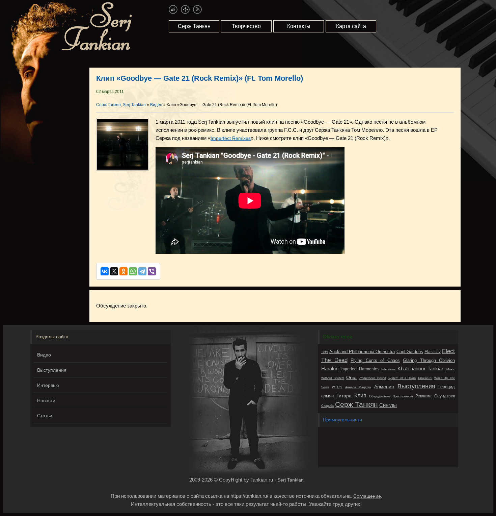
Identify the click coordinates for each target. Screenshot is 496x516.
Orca (351, 377)
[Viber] (152, 271)
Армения (384, 386)
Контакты (298, 26)
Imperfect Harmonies (359, 369)
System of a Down (402, 378)
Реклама (423, 396)
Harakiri (329, 368)
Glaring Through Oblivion (429, 360)
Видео (44, 355)
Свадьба (327, 406)
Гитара (344, 395)
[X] (114, 271)
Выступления (51, 370)
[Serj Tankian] (97, 49)
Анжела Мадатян (358, 387)
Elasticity (432, 352)
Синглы (388, 405)
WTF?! (337, 387)
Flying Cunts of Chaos (375, 360)
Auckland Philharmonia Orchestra (362, 351)
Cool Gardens (409, 351)
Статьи (44, 415)
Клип (360, 395)
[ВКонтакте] (105, 271)
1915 (324, 352)
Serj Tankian (290, 480)
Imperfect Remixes (231, 138)
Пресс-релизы (403, 396)
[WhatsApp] (133, 271)
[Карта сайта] (185, 9)
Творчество (246, 26)
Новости (46, 400)
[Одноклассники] (123, 271)
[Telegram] (142, 271)
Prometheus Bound (372, 378)
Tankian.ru (425, 378)
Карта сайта (351, 26)
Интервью (48, 385)
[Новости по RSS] (197, 9)
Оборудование (379, 396)
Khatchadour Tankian (420, 368)
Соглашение (367, 496)
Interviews (388, 369)
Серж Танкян (194, 26)
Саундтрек (444, 396)
